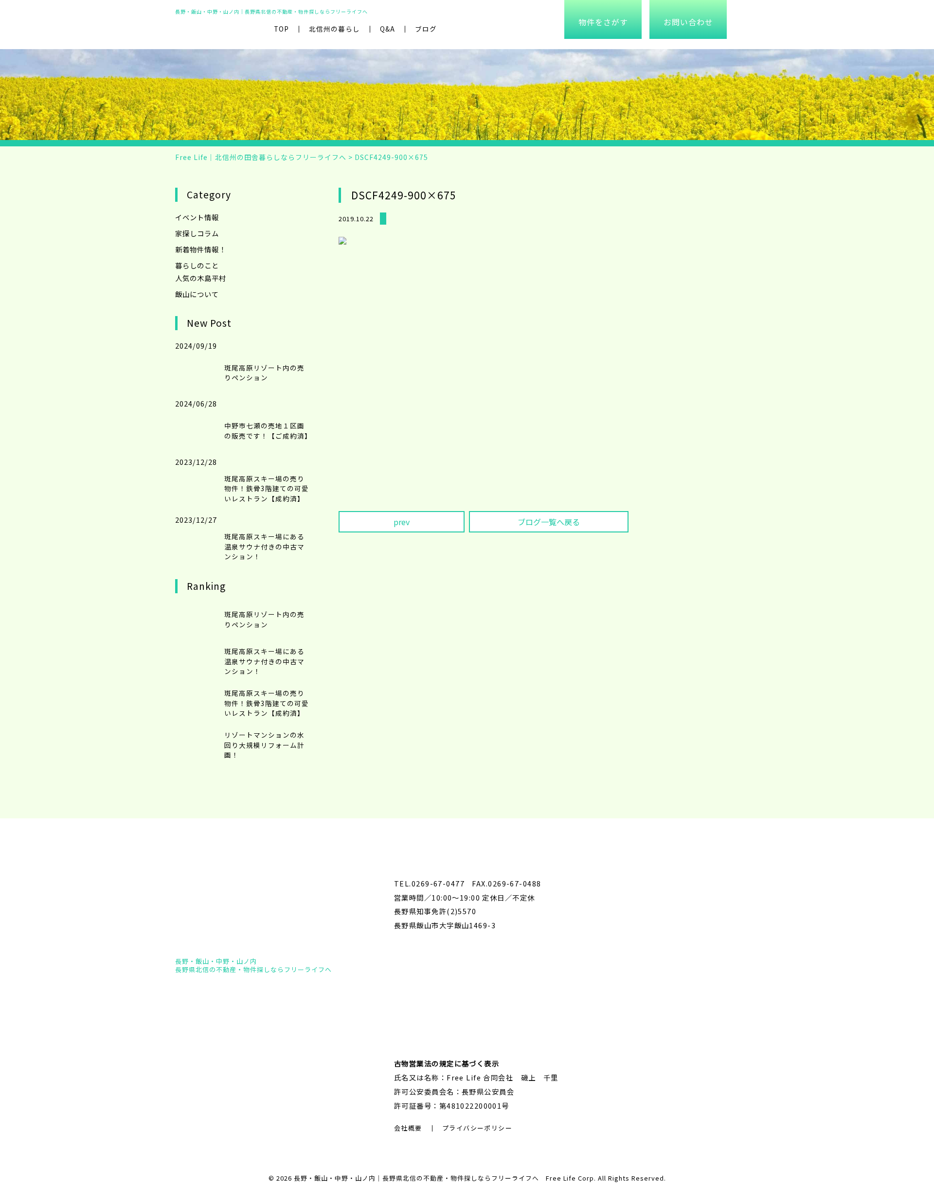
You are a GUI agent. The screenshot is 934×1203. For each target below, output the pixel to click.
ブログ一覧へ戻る (549, 522)
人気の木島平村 (200, 278)
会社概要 (408, 1127)
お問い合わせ (688, 22)
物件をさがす (603, 22)
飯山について (197, 294)
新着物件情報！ (200, 249)
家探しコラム (197, 233)
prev (402, 522)
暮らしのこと (197, 265)
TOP (281, 29)
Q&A (387, 29)
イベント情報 (197, 217)
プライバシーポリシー (477, 1127)
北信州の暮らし (334, 29)
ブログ (426, 29)
